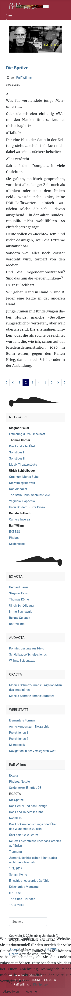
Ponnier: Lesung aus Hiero (26, 648)
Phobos (14, 538)
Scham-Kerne (18, 874)
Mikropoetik (17, 745)
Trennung (15, 851)
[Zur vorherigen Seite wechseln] (12, 382)
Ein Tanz (15, 893)
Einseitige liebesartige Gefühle (29, 880)
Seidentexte (17, 544)
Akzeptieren (11, 991)
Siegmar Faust (19, 428)
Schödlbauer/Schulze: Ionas (28, 654)
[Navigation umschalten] (10, 17)
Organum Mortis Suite (23, 477)
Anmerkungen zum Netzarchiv (29, 726)
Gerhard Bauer (18, 587)
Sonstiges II (17, 458)
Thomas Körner (19, 440)
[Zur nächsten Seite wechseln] (58, 382)
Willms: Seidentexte (22, 660)
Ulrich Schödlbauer (22, 470)
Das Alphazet (18, 489)
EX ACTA (15, 794)
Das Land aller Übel (22, 446)
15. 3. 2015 (16, 905)
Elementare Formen (22, 720)
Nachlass (15, 818)
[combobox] (28, 921)
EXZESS (14, 531)
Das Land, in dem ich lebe (26, 812)
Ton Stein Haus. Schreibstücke (29, 495)
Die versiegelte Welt (22, 483)
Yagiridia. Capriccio (22, 501)
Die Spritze (16, 800)
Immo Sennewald (20, 611)
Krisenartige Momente (23, 887)
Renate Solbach (19, 513)
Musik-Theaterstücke (23, 464)
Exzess (13, 775)
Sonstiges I (16, 452)
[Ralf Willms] (35, 39)
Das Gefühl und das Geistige (28, 806)
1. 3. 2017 (15, 868)
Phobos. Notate (19, 781)
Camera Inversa (19, 519)
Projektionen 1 (18, 732)
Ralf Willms (16, 525)
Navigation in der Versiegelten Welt (32, 751)
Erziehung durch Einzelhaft (27, 434)
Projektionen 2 (18, 739)
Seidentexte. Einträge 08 (25, 787)
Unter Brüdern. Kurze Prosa (27, 507)
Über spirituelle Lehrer (23, 835)
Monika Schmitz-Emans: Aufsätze (31, 696)
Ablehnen (32, 991)
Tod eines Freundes (22, 899)
